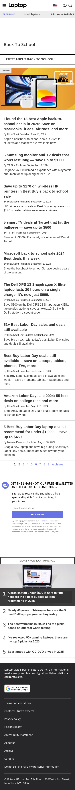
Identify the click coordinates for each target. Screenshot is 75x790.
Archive (8, 750)
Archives (57, 464)
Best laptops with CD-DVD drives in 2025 (36, 651)
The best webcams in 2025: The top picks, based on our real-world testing (36, 625)
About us (9, 742)
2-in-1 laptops (32, 14)
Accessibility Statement (18, 735)
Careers (9, 758)
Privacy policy (12, 719)
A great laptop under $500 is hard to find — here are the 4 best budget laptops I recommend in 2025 (37, 596)
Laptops (5, 70)
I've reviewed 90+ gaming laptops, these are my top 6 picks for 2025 (38, 639)
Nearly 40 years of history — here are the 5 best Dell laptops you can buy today (37, 612)
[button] (4, 5)
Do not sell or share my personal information (31, 766)
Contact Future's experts (19, 711)
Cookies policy (12, 727)
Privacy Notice (50, 523)
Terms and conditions (17, 703)
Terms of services (47, 520)
